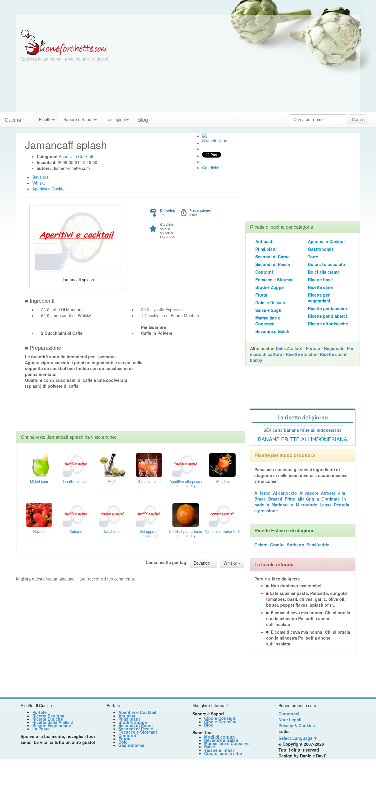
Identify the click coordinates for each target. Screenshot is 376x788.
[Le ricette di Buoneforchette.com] (188, 22)
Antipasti (264, 241)
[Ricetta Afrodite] (222, 464)
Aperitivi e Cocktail (327, 241)
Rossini (39, 531)
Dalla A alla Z (289, 348)
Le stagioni (115, 119)
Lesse (326, 505)
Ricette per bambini (327, 308)
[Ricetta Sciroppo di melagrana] (149, 514)
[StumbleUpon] (204, 135)
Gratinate (330, 499)
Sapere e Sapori (78, 119)
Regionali (333, 348)
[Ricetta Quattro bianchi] (76, 464)
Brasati (275, 499)
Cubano (75, 531)
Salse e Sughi (269, 310)
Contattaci (288, 714)
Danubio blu (112, 531)
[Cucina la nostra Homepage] (30, 116)
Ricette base (320, 279)
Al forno (262, 493)
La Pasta (41, 729)
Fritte (290, 499)
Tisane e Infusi (219, 750)
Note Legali (289, 719)
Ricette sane (320, 287)
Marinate (280, 505)
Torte (313, 257)
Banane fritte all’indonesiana (302, 439)
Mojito (113, 481)
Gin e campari (149, 481)
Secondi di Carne (272, 257)
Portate (313, 348)
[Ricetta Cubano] (76, 514)
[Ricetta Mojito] (112, 464)
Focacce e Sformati (274, 279)
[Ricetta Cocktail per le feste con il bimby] (185, 514)
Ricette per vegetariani (319, 298)
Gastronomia (321, 249)
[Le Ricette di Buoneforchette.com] (64, 42)
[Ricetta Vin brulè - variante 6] (222, 514)
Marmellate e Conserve (268, 321)
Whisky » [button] (232, 563)
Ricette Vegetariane (51, 725)
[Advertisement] (245, 70)
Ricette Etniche (47, 719)
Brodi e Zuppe (269, 287)
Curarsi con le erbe (223, 753)
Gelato (261, 545)
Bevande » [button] (204, 563)
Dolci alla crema (324, 272)
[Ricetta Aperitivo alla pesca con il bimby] (185, 464)
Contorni (264, 272)
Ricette (45, 119)
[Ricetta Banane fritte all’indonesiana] (302, 429)
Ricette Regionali (49, 716)
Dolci (123, 742)
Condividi (210, 167)
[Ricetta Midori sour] (39, 464)
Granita (277, 545)
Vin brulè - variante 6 (222, 531)
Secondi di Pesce (272, 264)
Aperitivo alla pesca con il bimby (185, 483)
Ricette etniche (301, 354)
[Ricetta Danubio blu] (112, 514)
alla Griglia (308, 499)
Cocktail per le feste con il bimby (185, 533)
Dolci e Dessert (270, 302)
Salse (209, 746)
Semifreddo (318, 545)
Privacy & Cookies (296, 725)
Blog (209, 725)
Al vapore (308, 493)
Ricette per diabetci (327, 316)
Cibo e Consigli (219, 718)
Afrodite (222, 481)
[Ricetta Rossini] (39, 514)
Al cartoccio (285, 493)
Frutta (261, 295)
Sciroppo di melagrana (149, 533)
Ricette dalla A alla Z (52, 722)
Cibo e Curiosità (220, 722)
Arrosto (328, 493)
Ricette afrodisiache (328, 324)
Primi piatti (266, 249)
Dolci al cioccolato (326, 264)
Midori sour (39, 481)
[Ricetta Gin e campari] (149, 464)
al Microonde (304, 505)
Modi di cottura (219, 737)
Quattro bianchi (75, 481)
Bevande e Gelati (272, 331)
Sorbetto (295, 545)
